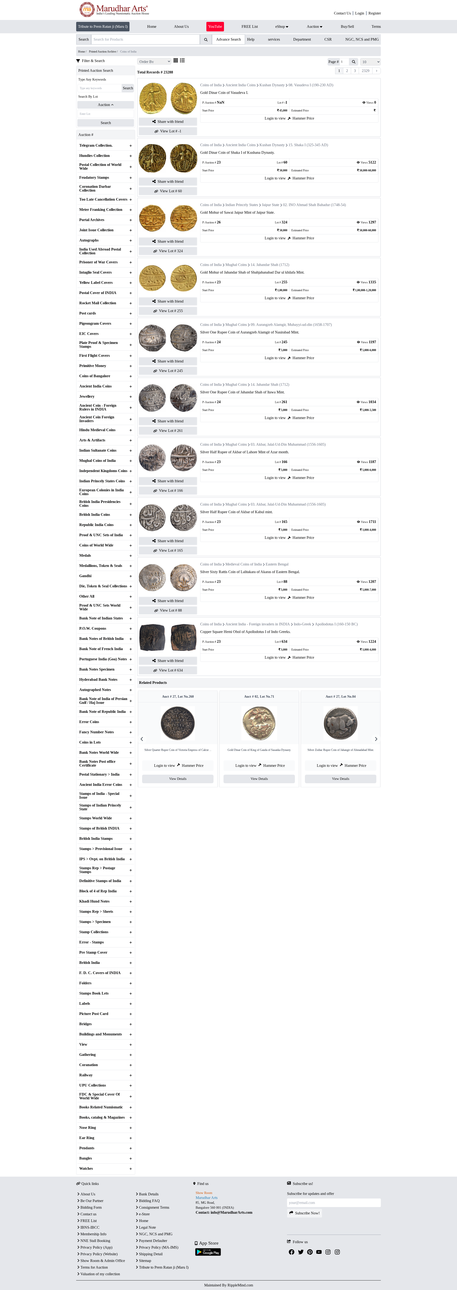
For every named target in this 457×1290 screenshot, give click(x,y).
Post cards (87, 313)
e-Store (144, 1214)
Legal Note (147, 1227)
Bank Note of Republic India (102, 712)
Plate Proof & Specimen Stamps (98, 344)
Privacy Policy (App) (96, 1247)
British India (89, 963)
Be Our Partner (91, 1201)
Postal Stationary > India (99, 774)
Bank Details (149, 1194)
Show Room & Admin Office (102, 1261)
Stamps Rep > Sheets (96, 911)
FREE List (88, 1221)
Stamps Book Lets (94, 993)
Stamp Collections (93, 932)
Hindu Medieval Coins (97, 430)
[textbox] (240, 1207)
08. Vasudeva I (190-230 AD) (310, 85)
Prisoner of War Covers (98, 262)
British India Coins (94, 515)
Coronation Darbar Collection (95, 188)
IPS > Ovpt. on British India (102, 859)
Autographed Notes (95, 690)
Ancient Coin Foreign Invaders (96, 419)
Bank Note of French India (101, 649)
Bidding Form (91, 1207)
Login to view (275, 118)
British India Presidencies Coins (99, 503)
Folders (85, 983)
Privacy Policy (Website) (99, 1254)
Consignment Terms (154, 1207)
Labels (84, 1003)
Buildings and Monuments (100, 1034)
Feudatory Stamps (94, 177)
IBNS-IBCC (89, 1227)
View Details (177, 779)
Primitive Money (92, 366)
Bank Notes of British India (101, 639)
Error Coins (89, 722)
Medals (85, 555)
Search (128, 88)
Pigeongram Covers (95, 323)
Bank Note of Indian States (101, 618)
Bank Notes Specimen (96, 669)
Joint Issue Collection (96, 230)
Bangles (85, 1158)
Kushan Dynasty (272, 85)
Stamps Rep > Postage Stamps (97, 870)
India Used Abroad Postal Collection (100, 251)
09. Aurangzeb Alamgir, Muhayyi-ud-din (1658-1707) (291, 325)
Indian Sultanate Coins (97, 450)
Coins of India (211, 85)
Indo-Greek (302, 624)
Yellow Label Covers (96, 283)
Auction (104, 105)
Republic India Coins (96, 525)
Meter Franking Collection (100, 210)
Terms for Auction (94, 1267)
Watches (86, 1168)
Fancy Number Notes (96, 732)
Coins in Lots (90, 742)
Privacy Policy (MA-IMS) (158, 1247)
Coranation (88, 1065)
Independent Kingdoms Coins (103, 471)
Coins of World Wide (96, 545)
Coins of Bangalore (94, 376)
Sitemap (145, 1261)
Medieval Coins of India (243, 564)
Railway (86, 1075)
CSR (328, 39)
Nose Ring (87, 1128)
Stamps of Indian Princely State (100, 807)
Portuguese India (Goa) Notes (103, 659)
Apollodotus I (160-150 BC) (336, 624)
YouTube (215, 26)
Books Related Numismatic (101, 1107)
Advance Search (228, 39)
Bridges (85, 1024)
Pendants (86, 1148)
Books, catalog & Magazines (102, 1117)
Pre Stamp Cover (93, 952)
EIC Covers (89, 334)
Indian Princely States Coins (102, 481)
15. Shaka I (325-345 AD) (308, 145)
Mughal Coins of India (97, 461)
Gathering (87, 1055)
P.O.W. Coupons (92, 628)
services (274, 39)
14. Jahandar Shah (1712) (270, 265)
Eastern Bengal (277, 564)
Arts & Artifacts (92, 440)
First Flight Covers (94, 356)
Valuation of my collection (100, 1274)
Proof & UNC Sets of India (101, 535)
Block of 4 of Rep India (98, 891)
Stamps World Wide (95, 818)
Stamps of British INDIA (99, 828)
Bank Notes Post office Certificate (97, 763)
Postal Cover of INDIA (97, 293)
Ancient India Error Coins (100, 785)
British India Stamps (96, 839)
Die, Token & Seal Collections (103, 586)
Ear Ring (86, 1138)
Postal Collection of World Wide (100, 166)
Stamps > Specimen (95, 922)
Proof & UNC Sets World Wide (99, 607)
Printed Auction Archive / (103, 51)
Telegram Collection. (96, 145)
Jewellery (86, 396)
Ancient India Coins (95, 386)
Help (250, 39)
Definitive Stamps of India (100, 881)
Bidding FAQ (149, 1201)
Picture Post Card (93, 1014)
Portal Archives (91, 220)
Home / (82, 51)
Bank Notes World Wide (99, 752)
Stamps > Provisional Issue (100, 849)
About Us (87, 1194)
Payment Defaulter (153, 1241)
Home (143, 1221)
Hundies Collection (94, 156)
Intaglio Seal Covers (95, 272)
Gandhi (85, 576)
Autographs (89, 240)
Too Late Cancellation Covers (103, 199)
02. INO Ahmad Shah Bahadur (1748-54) (314, 205)
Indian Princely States (241, 205)
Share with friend (171, 122)
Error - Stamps (91, 942)
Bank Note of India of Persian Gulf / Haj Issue (103, 701)
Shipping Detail (151, 1254)
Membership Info (93, 1234)
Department (302, 39)
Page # (333, 62)
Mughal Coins (236, 265)
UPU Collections (92, 1085)
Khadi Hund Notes (94, 901)
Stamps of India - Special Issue (99, 795)
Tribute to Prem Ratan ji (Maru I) (103, 26)
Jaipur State (270, 205)
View (83, 1044)
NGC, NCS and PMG (362, 39)
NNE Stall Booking (95, 1241)
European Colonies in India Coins (101, 492)
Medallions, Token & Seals (100, 566)
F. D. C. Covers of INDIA (100, 973)
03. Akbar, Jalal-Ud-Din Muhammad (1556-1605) (288, 444)
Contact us (88, 1214)
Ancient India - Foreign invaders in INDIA (257, 624)
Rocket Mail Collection (97, 303)
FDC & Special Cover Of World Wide (99, 1096)
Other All (86, 596)
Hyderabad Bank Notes (98, 679)
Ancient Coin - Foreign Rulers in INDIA (97, 407)
